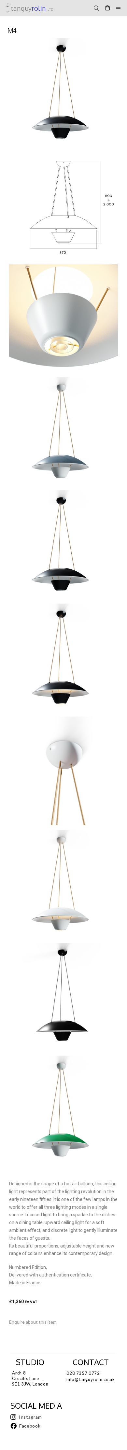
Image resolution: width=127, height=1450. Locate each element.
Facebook (30, 1426)
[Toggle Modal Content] (96, 8)
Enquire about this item (33, 1322)
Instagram (30, 1417)
